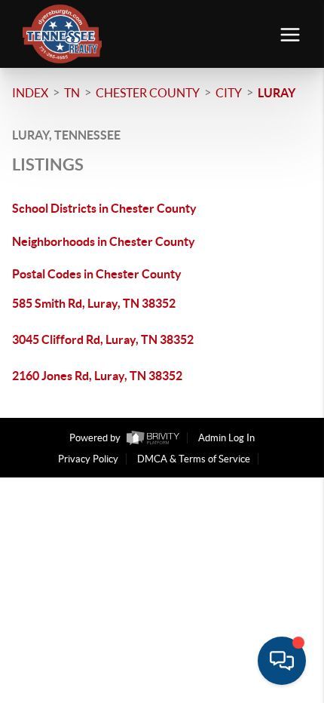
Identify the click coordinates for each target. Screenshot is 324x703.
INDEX (30, 93)
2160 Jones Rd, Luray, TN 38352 (97, 376)
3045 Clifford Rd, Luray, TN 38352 (103, 339)
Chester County (148, 93)
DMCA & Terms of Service (193, 459)
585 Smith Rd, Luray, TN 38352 (94, 303)
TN (72, 93)
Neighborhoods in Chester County (103, 241)
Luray (276, 93)
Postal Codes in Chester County (97, 274)
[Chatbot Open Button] (282, 661)
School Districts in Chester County (104, 208)
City (228, 93)
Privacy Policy (88, 459)
